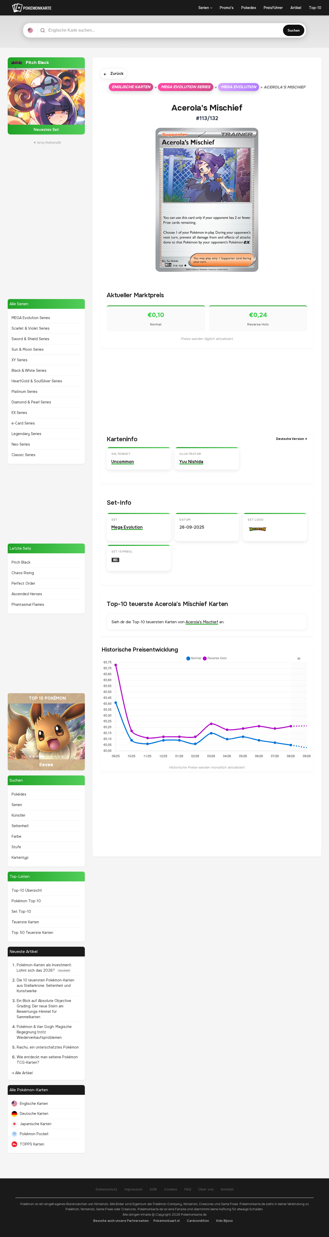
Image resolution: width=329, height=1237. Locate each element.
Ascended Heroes (27, 594)
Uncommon (122, 461)
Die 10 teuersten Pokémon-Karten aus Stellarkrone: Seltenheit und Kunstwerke (45, 985)
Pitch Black (21, 562)
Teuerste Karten (25, 922)
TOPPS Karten (32, 1144)
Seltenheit (20, 826)
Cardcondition (198, 1221)
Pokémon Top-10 (26, 901)
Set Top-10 (21, 911)
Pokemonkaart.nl (166, 1221)
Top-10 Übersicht (27, 890)
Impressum (133, 1189)
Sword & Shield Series (30, 339)
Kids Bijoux (224, 1221)
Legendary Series (26, 433)
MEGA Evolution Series (31, 317)
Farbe (16, 836)
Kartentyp (20, 857)
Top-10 (315, 7)
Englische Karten (34, 1103)
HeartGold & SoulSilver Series (37, 381)
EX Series (19, 412)
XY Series (20, 360)
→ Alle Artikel (22, 1073)
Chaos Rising (23, 573)
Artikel (295, 7)
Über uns (206, 1189)
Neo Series (21, 444)
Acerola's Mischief (202, 622)
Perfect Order (23, 583)
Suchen (294, 30)
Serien (203, 7)
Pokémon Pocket (34, 1134)
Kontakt (227, 1189)
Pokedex (248, 7)
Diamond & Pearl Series (31, 402)
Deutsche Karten (34, 1113)
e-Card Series (23, 423)
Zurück (113, 74)
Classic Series (23, 455)
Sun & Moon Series (28, 349)
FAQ (187, 1189)
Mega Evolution (238, 86)
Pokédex (19, 794)
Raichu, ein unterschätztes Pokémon (48, 1047)
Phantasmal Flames (28, 604)
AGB (153, 1189)
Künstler (18, 815)
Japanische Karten (35, 1124)
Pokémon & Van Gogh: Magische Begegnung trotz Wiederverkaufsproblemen (44, 1032)
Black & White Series (29, 370)
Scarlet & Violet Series (31, 328)
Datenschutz (106, 1189)
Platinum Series (25, 391)
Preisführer (273, 7)
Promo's (227, 7)
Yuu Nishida (191, 461)
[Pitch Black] (46, 95)
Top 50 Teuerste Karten (32, 932)
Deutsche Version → (291, 439)
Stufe (16, 847)
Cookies (170, 1189)
